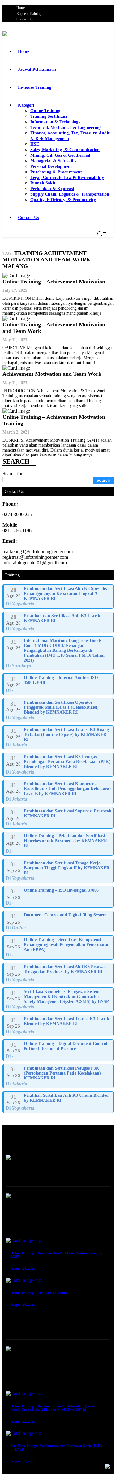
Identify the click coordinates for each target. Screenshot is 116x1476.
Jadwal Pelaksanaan (37, 69)
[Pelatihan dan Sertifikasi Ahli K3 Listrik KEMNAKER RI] (58, 622)
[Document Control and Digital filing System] (58, 921)
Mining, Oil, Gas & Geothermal (60, 155)
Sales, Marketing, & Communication (65, 149)
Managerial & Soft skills (53, 161)
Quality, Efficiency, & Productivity (63, 199)
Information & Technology (55, 122)
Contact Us (24, 19)
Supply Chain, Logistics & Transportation (69, 194)
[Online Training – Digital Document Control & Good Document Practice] (58, 1050)
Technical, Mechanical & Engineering (65, 127)
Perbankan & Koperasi (52, 188)
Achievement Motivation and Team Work (51, 374)
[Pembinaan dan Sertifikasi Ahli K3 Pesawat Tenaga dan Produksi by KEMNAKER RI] (58, 973)
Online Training (45, 110)
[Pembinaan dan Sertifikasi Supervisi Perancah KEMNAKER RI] (58, 817)
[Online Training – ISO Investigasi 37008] (58, 896)
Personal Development (51, 166)
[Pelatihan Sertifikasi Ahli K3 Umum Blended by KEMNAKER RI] (58, 1102)
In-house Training (34, 87)
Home (20, 8)
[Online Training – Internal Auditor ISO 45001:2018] (58, 684)
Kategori (26, 105)
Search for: (13, 473)
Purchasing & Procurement (56, 172)
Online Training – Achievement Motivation (53, 281)
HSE (34, 144)
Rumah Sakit (42, 183)
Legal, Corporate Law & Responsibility (67, 177)
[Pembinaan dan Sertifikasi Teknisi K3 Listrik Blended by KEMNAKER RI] (58, 1025)
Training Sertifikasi (48, 116)
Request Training (28, 13)
